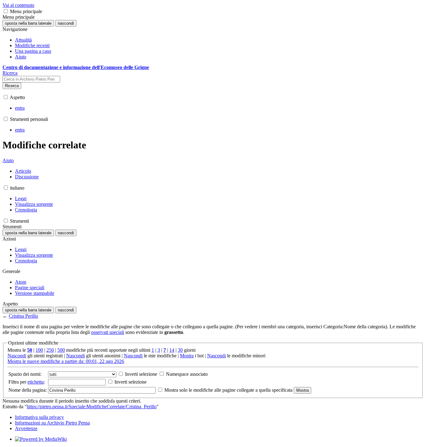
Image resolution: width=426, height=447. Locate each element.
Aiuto (8, 160)
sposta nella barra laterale (28, 23)
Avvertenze (26, 428)
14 (171, 350)
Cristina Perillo (23, 316)
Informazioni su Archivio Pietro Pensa (52, 422)
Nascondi (16, 355)
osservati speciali (107, 332)
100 (39, 350)
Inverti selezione (140, 374)
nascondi (66, 23)
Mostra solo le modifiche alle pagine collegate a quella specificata (228, 390)
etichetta (35, 382)
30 (180, 350)
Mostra (187, 355)
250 (50, 350)
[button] (6, 11)
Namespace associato (186, 374)
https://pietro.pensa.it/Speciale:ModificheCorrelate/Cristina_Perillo (92, 406)
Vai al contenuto (18, 5)
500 (61, 350)
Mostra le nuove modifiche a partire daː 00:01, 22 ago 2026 (65, 361)
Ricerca (12, 85)
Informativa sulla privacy (39, 417)
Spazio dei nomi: (24, 374)
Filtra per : (26, 382)
